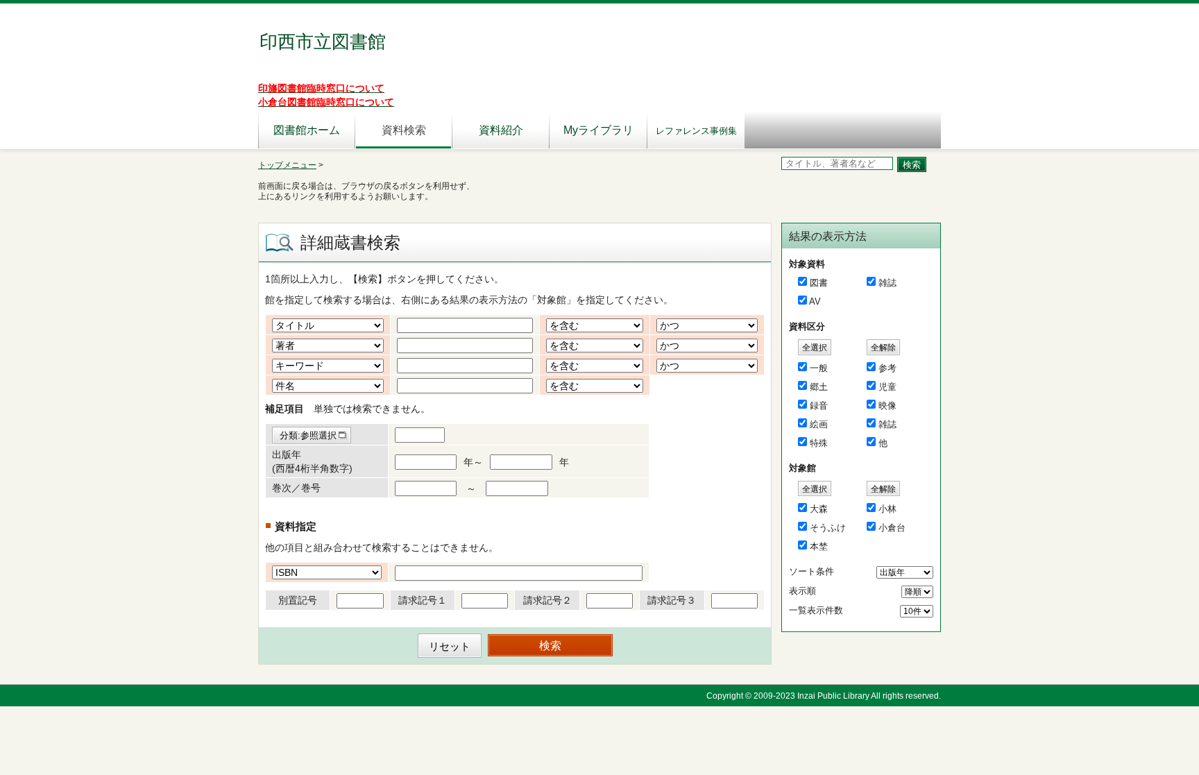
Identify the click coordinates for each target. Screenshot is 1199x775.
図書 (819, 283)
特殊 (819, 443)
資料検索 (404, 130)
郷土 (819, 387)
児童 (887, 387)
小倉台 (891, 527)
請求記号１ (422, 600)
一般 (819, 368)
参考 (887, 368)
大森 (819, 509)
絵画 (819, 424)
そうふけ (828, 527)
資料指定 (295, 526)
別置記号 (297, 600)
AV (815, 301)
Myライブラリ (598, 130)
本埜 (819, 546)
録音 (819, 405)
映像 (887, 405)
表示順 (802, 591)
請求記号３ (671, 600)
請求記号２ (547, 600)
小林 (887, 509)
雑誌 (887, 283)
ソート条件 (811, 571)
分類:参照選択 (308, 435)
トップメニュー (287, 165)
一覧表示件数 (816, 610)
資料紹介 (501, 130)
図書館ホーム (306, 130)
